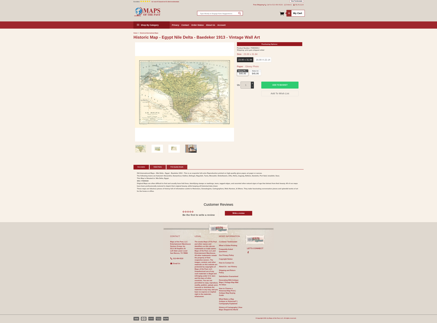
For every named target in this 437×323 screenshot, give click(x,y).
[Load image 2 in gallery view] (157, 149)
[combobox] (220, 13)
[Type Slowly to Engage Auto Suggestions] (239, 13)
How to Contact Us (226, 263)
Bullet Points (158, 167)
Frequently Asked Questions (226, 250)
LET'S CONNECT (255, 248)
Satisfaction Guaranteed (228, 276)
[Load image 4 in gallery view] (191, 149)
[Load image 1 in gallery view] (140, 149)
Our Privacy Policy (226, 255)
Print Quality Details (176, 167)
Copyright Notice (225, 259)
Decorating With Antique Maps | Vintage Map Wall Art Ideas (228, 282)
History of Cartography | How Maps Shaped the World (230, 308)
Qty (238, 85)
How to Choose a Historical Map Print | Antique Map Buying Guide (227, 291)
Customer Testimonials (228, 242)
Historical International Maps (149, 33)
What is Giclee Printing (228, 245)
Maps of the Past (274, 318)
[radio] (245, 59)
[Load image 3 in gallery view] (174, 149)
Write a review (238, 213)
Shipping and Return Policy (227, 271)
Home (135, 33)
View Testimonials (296, 1)
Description (141, 167)
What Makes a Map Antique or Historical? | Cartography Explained (228, 301)
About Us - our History (228, 266)
